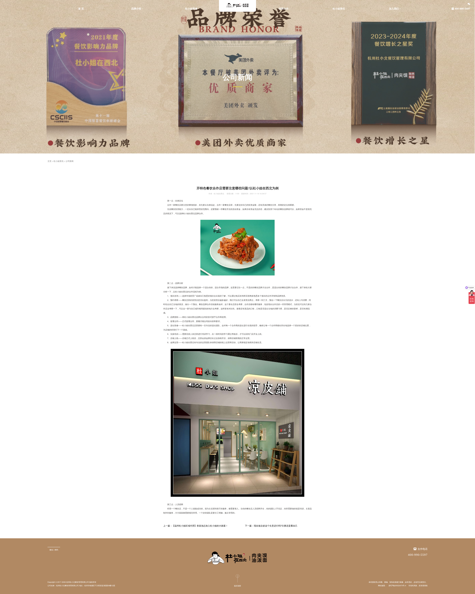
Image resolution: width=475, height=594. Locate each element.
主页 (49, 161)
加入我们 (394, 8)
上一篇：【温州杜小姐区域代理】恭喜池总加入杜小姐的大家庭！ (195, 525)
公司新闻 (69, 161)
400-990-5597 (418, 554)
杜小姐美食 (191, 8)
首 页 (81, 8)
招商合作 (284, 8)
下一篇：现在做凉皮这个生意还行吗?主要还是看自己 (271, 525)
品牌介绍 (136, 8)
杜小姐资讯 (339, 8)
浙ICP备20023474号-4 (397, 585)
